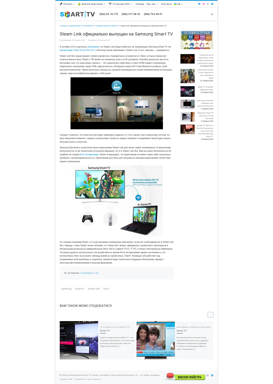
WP (71, 379)
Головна (63, 26)
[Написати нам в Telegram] (212, 4)
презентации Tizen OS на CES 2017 (77, 50)
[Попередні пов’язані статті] (204, 315)
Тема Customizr (94, 379)
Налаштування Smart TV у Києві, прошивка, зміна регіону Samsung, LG (102, 375)
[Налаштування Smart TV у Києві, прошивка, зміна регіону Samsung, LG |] (77, 14)
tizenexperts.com (89, 273)
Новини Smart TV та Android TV (81, 26)
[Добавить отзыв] (196, 40)
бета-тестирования (89, 154)
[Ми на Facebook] (199, 4)
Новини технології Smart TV (107, 26)
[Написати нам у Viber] (208, 4)
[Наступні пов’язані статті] (210, 315)
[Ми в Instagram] (203, 4)
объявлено (93, 46)
